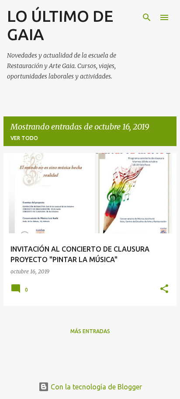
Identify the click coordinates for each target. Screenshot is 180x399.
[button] (164, 289)
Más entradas (90, 331)
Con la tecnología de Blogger (95, 387)
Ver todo (24, 138)
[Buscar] (147, 17)
